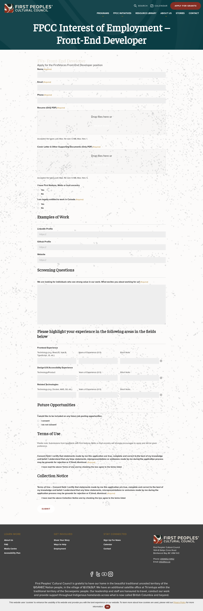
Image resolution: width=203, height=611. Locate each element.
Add (161, 361)
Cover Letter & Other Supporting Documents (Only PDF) (68, 146)
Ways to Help (60, 544)
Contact (194, 13)
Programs (103, 13)
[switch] (103, 16)
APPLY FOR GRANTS (186, 6)
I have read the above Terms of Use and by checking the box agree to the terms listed (81, 467)
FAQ (6, 544)
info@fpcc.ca (164, 562)
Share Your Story (62, 540)
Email (44, 82)
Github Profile (44, 241)
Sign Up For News (112, 540)
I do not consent (48, 424)
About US (166, 13)
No (42, 194)
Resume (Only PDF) (51, 107)
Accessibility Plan (12, 553)
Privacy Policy (179, 602)
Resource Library (145, 13)
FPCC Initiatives (122, 13)
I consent (45, 421)
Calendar (108, 544)
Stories (180, 13)
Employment (60, 548)
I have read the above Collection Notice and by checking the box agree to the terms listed (83, 498)
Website (41, 254)
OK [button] (107, 607)
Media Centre (10, 548)
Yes (42, 190)
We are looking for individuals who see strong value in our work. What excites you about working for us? (92, 282)
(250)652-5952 (167, 559)
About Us (8, 540)
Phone (44, 95)
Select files (101, 126)
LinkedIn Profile (45, 228)
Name (44, 69)
